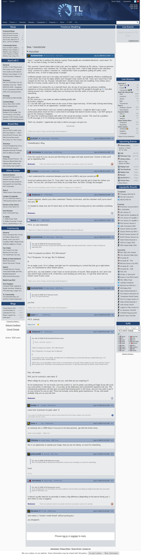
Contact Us (86, 549)
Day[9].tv (123, 131)
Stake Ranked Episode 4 (128, 302)
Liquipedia (127, 1)
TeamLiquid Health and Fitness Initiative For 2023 (13, 271)
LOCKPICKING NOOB (10, 310)
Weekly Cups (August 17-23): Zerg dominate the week (11, 50)
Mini (133, 349)
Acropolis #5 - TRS (126, 261)
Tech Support (8, 284)
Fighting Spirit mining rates (11, 163)
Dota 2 (5, 190)
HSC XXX (123, 272)
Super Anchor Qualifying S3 (129, 215)
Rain (121, 94)
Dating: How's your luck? (11, 239)
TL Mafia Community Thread (12, 221)
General (6, 65)
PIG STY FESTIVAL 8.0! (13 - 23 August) (13, 82)
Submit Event (133, 41)
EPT (70, 22)
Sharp (134, 350)
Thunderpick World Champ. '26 (130, 296)
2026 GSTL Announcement (12, 92)
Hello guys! (6, 317)
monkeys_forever (125, 107)
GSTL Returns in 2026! (10, 54)
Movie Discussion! (9, 261)
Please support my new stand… (10, 315)
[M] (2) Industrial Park (10, 106)
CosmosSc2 (124, 90)
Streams (31, 22)
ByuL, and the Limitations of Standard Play (11, 41)
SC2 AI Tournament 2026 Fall (12, 89)
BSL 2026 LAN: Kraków (128, 252)
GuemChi (123, 96)
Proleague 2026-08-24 (127, 194)
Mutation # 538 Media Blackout (13, 119)
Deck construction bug (10, 213)
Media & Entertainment (12, 259)
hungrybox (123, 122)
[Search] (137, 22)
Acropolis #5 (124, 258)
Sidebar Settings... (128, 354)
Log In (5, 1)
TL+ (76, 22)
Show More (122, 183)
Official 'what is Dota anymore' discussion (13, 192)
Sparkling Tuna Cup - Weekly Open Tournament (13, 85)
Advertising (55, 549)
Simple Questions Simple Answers (13, 288)
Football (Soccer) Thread (11, 269)
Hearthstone (8, 211)
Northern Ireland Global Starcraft (13, 299)
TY (123, 338)
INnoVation (135, 341)
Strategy (6, 96)
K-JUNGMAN (124, 209)
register (74, 536)
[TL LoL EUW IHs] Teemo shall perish (13, 198)
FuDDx (21, 312)
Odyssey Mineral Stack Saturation (13, 161)
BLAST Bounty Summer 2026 (130, 234)
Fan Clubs (7, 248)
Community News (10, 45)
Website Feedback (13, 325)
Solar (123, 341)
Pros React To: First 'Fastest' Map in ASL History (13, 140)
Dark (123, 340)
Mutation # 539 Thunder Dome (13, 117)
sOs (133, 338)
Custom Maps (8, 102)
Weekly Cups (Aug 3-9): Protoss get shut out (11, 56)
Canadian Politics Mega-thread (13, 242)
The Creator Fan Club (10, 250)
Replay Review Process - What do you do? (13, 159)
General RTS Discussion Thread (13, 177)
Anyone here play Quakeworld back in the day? (13, 181)
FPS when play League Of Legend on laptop (13, 290)
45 (22, 54)
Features (52, 22)
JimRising (123, 129)
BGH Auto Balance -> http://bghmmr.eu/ (13, 133)
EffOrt (124, 349)
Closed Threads (13, 329)
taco (121, 116)
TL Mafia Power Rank (10, 219)
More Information (111, 553)
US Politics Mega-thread (11, 237)
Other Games (13, 170)
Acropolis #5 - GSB (126, 269)
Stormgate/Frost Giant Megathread (13, 184)
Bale (121, 101)
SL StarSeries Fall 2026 (128, 310)
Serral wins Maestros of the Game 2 (11, 39)
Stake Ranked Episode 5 (128, 291)
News (13, 26)
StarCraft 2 (13, 60)
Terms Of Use (76, 549)
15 (22, 37)
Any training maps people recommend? (13, 166)
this (103, 89)
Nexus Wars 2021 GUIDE (11, 104)
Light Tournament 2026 (127, 226)
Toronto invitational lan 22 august (13, 146)
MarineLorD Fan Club (10, 252)
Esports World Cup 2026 (128, 229)
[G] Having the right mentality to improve (13, 98)
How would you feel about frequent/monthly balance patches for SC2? (13, 72)
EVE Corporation (8, 186)
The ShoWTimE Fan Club (11, 255)
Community (13, 228)
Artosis (122, 99)
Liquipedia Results (128, 187)
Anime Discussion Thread (11, 263)
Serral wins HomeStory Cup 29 (11, 37)
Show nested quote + (44, 342)
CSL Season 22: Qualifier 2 (129, 220)
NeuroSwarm (124, 110)
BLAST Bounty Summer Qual (130, 237)
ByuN (123, 336)
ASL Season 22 (125, 212)
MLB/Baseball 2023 (9, 274)
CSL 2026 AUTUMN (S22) (129, 255)
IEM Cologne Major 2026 (128, 245)
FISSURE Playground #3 (128, 313)
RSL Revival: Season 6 (128, 223)
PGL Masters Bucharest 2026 (130, 293)
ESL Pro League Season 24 (129, 299)
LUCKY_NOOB (20, 310)
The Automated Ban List (11, 297)
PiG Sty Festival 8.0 (126, 197)
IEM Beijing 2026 (125, 288)
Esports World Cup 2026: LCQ (130, 231)
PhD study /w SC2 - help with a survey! (13, 69)
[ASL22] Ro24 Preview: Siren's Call (11, 33)
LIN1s (21, 317)
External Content (9, 110)
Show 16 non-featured (126, 136)
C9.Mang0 (123, 133)
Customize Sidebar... (13, 321)
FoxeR (122, 88)
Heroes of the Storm (11, 205)
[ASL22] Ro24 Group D (10, 148)
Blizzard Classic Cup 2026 (129, 263)
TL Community (8, 295)
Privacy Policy (65, 549)
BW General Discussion (11, 137)
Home (5, 22)
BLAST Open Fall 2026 (127, 315)
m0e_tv (122, 114)
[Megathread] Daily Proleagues (13, 150)
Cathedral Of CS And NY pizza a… (10, 313)
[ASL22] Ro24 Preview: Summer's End (11, 35)
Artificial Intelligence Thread (12, 244)
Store (62, 22)
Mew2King (123, 125)
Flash (123, 347)
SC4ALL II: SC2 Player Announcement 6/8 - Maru (13, 67)
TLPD (128, 323)
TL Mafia (6, 217)
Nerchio (135, 336)
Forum (12, 22)
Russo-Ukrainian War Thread (13, 235)
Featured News (9, 31)
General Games (9, 175)
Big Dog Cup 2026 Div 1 (128, 285)
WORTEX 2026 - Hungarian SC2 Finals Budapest (13, 87)
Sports (5, 267)
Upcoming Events (128, 141)
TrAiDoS (20, 308)
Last (123, 350)
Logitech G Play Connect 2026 (130, 307)
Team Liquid (115, 1)
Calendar (22, 22)
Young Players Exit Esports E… (10, 308)
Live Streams (128, 79)
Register (12, 1)
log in (65, 536)
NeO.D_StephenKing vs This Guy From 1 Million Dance (13, 223)
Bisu (133, 345)
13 (22, 47)
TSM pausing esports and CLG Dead (13, 201)
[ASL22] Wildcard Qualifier (11, 153)
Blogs (13, 303)
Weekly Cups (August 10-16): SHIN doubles (11, 52)
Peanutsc (20, 315)
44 (22, 39)
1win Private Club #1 (127, 304)
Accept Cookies (95, 553)
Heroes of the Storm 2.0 (11, 207)
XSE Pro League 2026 (127, 242)
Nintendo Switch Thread (11, 179)
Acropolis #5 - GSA (126, 266)
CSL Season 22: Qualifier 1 (129, 218)
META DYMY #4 (125, 199)
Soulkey (135, 347)
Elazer (135, 343)
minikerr (122, 118)
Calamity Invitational (126, 282)
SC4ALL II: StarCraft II (127, 274)
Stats (123, 343)
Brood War (13, 123)
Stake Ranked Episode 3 (128, 240)
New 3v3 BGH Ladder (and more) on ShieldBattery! (11, 48)
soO (133, 340)
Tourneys (6, 80)
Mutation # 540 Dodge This (12, 112)
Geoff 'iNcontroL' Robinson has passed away (13, 76)
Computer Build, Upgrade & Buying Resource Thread (13, 286)
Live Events (128, 26)
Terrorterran (124, 103)
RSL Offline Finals (126, 280)
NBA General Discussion (11, 276)
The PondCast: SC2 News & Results (13, 114)
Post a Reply (34, 51)
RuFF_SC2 (123, 85)
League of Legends (10, 196)
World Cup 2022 (9, 280)
